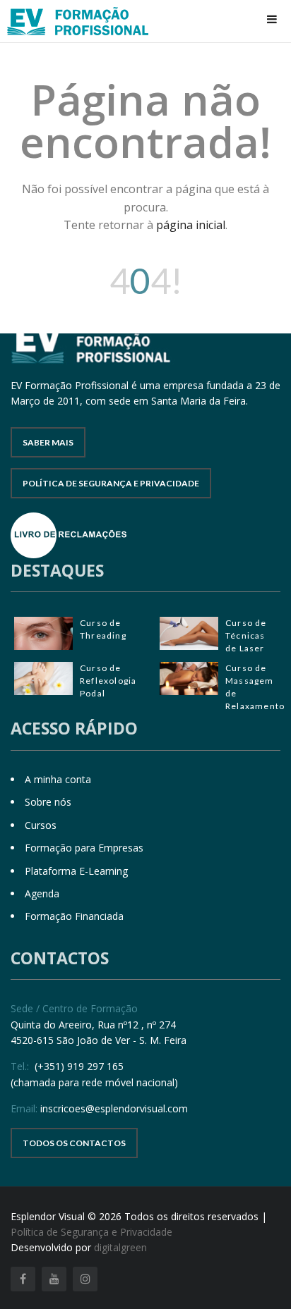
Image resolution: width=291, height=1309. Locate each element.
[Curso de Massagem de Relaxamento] (189, 678)
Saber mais (48, 442)
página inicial (190, 225)
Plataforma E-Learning (76, 871)
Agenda (42, 893)
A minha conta (58, 779)
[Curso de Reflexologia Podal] (43, 678)
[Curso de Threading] (43, 633)
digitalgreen (120, 1247)
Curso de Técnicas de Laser (246, 635)
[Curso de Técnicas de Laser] (189, 633)
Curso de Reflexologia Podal (108, 681)
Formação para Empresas (84, 847)
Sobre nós (48, 802)
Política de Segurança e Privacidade (111, 483)
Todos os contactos (74, 1143)
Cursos (41, 825)
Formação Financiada (74, 916)
